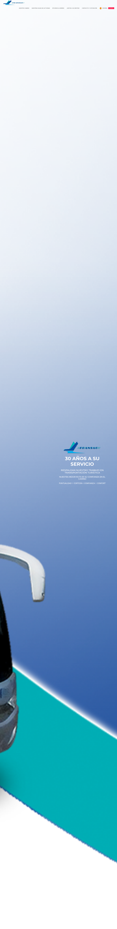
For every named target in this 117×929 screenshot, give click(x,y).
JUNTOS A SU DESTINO (73, 8)
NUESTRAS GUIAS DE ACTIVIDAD (41, 8)
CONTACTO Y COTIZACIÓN (89, 8)
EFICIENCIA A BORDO (58, 8)
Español (108, 8)
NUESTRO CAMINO (24, 8)
